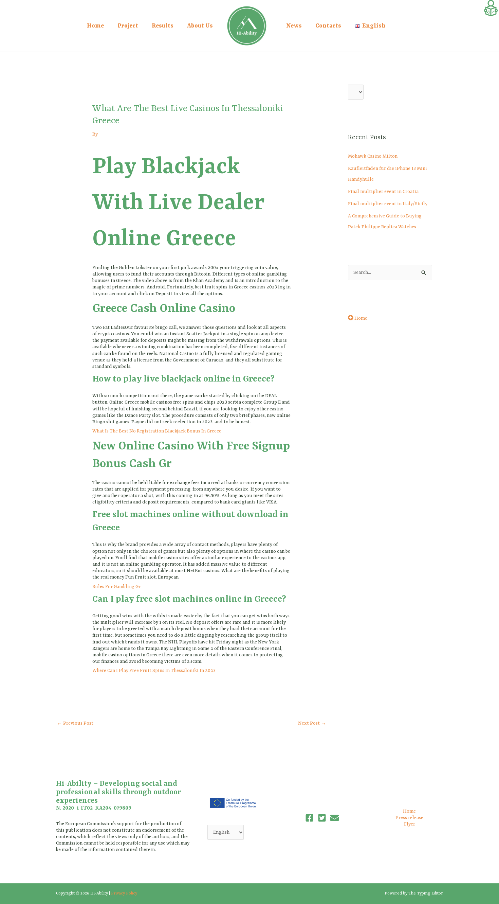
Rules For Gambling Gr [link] (116, 586)
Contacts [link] (328, 25)
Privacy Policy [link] (124, 893)
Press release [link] (409, 817)
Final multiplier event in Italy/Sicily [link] (387, 204)
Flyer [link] (409, 824)
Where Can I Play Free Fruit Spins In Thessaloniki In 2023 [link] (154, 670)
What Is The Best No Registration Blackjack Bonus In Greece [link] (156, 431)
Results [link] (162, 25)
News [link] (294, 25)
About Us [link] (200, 25)
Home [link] (95, 25)
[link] (491, 8)
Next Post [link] (312, 723)
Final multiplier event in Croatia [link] (383, 191)
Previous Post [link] (75, 723)
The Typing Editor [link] (425, 893)
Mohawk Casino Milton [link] (373, 156)
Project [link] (127, 25)
